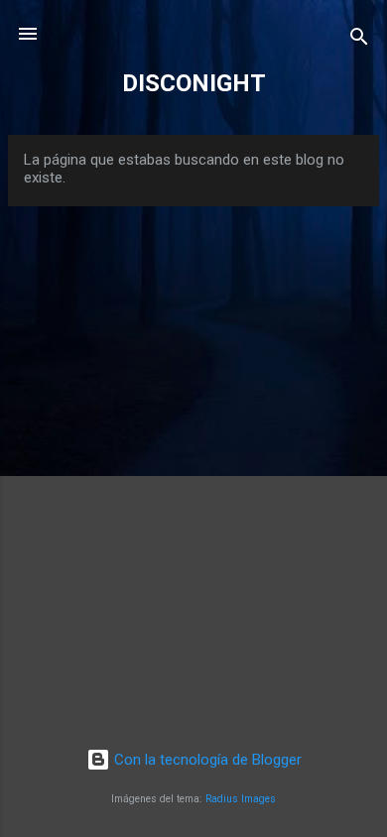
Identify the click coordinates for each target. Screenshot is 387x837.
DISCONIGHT (194, 83)
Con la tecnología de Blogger (206, 760)
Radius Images (240, 798)
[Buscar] (359, 40)
